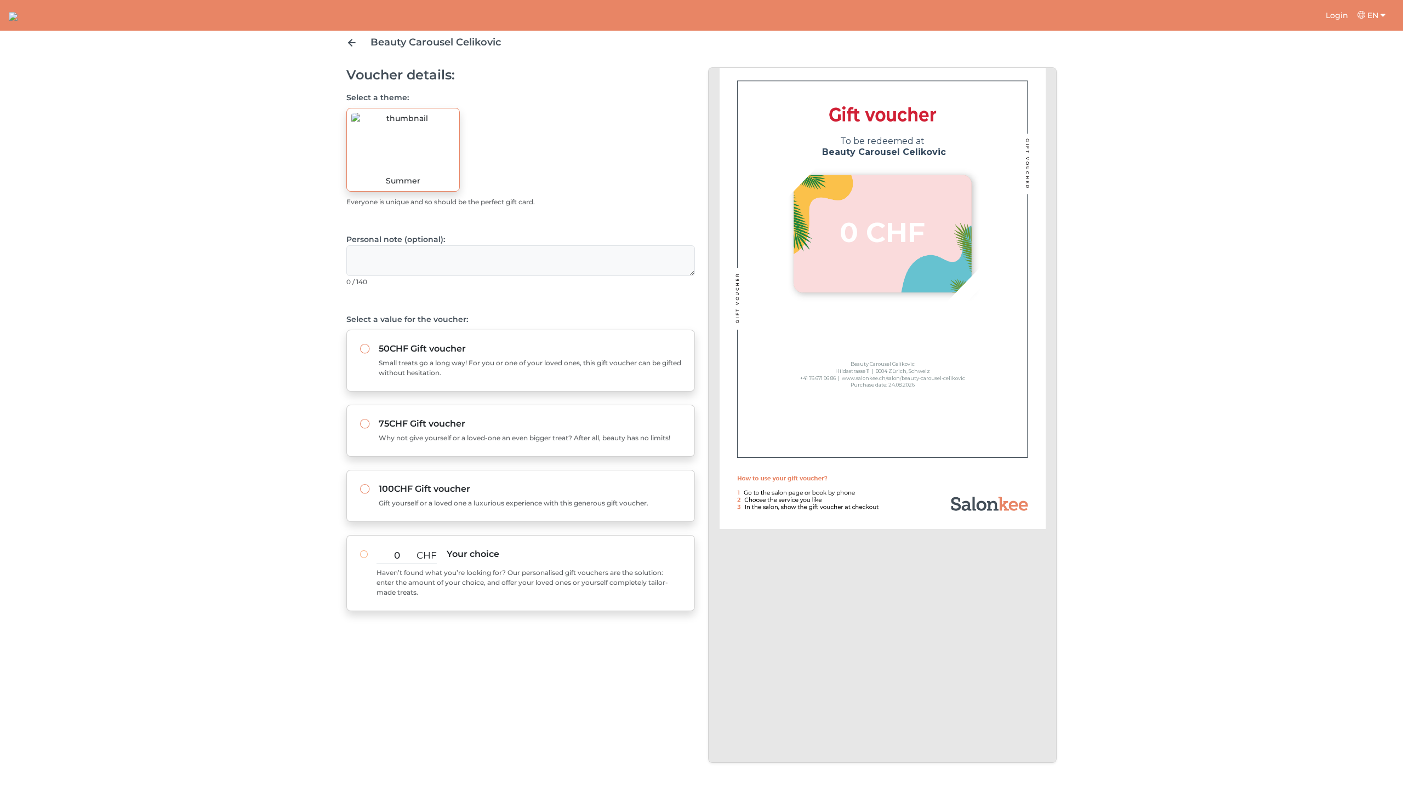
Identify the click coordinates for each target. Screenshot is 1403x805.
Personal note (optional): (395, 239)
